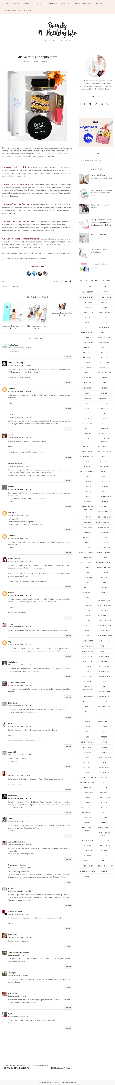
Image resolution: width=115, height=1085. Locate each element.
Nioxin (104, 702)
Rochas (104, 752)
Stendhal (104, 813)
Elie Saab (104, 466)
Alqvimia (104, 292)
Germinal (104, 507)
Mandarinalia (12, 935)
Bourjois (104, 368)
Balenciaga (104, 327)
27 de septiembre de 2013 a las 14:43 (19, 627)
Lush (87, 631)
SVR (104, 762)
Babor (104, 322)
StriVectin (87, 818)
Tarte (87, 823)
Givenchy (87, 517)
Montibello (104, 671)
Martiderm (104, 646)
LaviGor (87, 616)
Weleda (87, 861)
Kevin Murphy (87, 578)
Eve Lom (104, 487)
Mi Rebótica (104, 666)
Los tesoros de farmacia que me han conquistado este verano (101, 192)
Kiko (87, 583)
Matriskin (87, 656)
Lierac (87, 621)
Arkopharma (104, 312)
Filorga (87, 492)
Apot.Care (87, 307)
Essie (104, 477)
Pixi (87, 732)
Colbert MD (87, 423)
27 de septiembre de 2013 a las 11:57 (19, 489)
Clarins (104, 413)
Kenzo (87, 573)
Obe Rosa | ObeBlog (15, 363)
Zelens (104, 871)
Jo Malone (87, 557)
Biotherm (104, 358)
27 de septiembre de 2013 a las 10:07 (19, 417)
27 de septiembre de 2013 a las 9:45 (19, 391)
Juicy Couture (87, 562)
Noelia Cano (12, 662)
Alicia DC (11, 593)
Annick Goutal (104, 297)
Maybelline (87, 661)
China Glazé (104, 408)
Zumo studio (72, 1082)
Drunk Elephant (87, 456)
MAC (87, 636)
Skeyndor (104, 803)
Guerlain (87, 522)
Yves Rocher (87, 866)
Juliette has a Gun (104, 562)
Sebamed (87, 772)
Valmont (87, 856)
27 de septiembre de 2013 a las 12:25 (19, 538)
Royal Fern (87, 762)
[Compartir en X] (66, 281)
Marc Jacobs (104, 641)
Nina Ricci (87, 702)
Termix (104, 823)
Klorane (104, 583)
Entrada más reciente (16, 1068)
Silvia (10, 819)
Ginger (10, 435)
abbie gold (12, 752)
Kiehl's (104, 578)
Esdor (87, 477)
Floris (104, 492)
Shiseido (87, 798)
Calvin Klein (87, 388)
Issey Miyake (104, 542)
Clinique (104, 418)
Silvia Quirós (12, 796)
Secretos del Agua (87, 777)
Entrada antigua (61, 1068)
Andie (10, 724)
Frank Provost (104, 497)
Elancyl (87, 466)
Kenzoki (104, 573)
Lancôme (104, 611)
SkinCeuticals (87, 808)
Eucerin (87, 487)
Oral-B (104, 717)
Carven (104, 393)
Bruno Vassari (104, 373)
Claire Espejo (13, 703)
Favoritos (16, 287)
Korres (87, 588)
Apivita (104, 302)
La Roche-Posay (104, 606)
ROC (87, 737)
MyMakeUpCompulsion (16, 784)
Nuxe (87, 712)
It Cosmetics (104, 547)
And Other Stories (87, 297)
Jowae (104, 557)
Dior (87, 438)
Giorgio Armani (104, 512)
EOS (87, 461)
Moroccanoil (87, 676)
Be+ (87, 337)
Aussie (104, 317)
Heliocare (87, 527)
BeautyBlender (104, 337)
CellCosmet (104, 398)
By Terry (104, 378)
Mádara (87, 681)
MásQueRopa (13, 345)
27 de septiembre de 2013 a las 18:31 (19, 685)
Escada (104, 471)
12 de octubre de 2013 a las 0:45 (18, 1016)
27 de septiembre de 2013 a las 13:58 (19, 561)
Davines (87, 433)
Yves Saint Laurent (104, 866)
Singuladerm (104, 798)
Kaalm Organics (104, 567)
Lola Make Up (87, 626)
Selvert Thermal (87, 782)
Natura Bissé (104, 691)
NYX (104, 681)
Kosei (104, 588)
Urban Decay (87, 851)
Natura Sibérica (88, 696)
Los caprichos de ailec (16, 683)
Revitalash (87, 747)
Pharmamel (87, 727)
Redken (104, 737)
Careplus (104, 388)
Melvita (87, 666)
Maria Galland (87, 646)
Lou (9, 773)
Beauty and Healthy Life (52, 1082)
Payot (87, 722)
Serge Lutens (87, 792)
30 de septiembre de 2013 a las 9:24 (19, 891)
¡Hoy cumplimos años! (99, 234)
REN (104, 732)
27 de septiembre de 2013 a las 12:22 (19, 515)
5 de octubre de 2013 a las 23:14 (18, 996)
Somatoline (87, 813)
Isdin (87, 542)
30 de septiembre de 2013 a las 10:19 (19, 914)
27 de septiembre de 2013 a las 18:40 (19, 706)
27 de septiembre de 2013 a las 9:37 (19, 348)
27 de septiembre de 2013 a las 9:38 (19, 365)
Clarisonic (87, 418)
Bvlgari (87, 378)
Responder (68, 357)
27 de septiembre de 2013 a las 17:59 (19, 665)
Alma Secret (87, 292)
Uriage (104, 851)
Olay (87, 717)
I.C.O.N (104, 537)
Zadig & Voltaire (87, 871)
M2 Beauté (104, 631)
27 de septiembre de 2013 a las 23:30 (19, 726)
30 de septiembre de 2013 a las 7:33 (19, 868)
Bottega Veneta (87, 368)
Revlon (104, 747)
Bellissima (104, 342)
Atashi (87, 317)
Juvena (87, 567)
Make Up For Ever (104, 636)
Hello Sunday (104, 527)
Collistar (104, 423)
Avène (87, 322)
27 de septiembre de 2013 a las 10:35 (19, 437)
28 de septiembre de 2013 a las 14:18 (19, 775)
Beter (104, 348)
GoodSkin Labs (104, 517)
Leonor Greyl (104, 616)
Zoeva (87, 876)
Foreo (87, 497)
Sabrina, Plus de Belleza (16, 842)
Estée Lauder (104, 482)
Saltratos (87, 767)
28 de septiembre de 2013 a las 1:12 (19, 755)
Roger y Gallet (104, 757)
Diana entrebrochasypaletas (18, 952)
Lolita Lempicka (104, 626)
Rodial (87, 757)
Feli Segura (12, 973)
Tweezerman (104, 846)
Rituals (87, 752)
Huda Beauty (104, 532)
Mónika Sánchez (14, 559)
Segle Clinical (104, 777)
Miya (87, 671)
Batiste (104, 332)
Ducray (104, 456)
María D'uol (87, 651)
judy (9, 642)
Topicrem (87, 846)
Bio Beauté (87, 353)
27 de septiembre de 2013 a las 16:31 (19, 644)
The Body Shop (104, 828)
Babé (87, 327)
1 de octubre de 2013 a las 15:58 (18, 955)
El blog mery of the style (17, 865)
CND (104, 383)
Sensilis (87, 787)
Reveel (104, 742)
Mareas (11, 487)
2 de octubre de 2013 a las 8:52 (18, 975)
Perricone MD (104, 722)
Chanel (87, 408)
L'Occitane (104, 593)
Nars (104, 686)
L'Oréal (87, 598)
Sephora (104, 787)
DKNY (87, 428)
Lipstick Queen (104, 621)
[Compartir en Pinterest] (70, 281)
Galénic (87, 502)
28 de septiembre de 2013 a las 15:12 (19, 821)
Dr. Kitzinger (87, 451)
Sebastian (104, 772)
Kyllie (10, 1014)
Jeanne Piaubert (104, 552)
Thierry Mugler (87, 841)
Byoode (87, 383)
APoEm (104, 287)
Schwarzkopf (104, 767)
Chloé (87, 413)
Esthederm (87, 482)
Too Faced (104, 841)
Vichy (104, 856)
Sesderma (104, 792)
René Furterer (87, 742)
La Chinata (87, 606)
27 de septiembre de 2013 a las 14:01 (19, 595)
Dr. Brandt (87, 446)
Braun (87, 373)
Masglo (104, 651)
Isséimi (87, 547)
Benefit (87, 348)
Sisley (87, 803)
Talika (104, 818)
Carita (87, 393)
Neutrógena (104, 696)
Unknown (11, 389)
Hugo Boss (87, 537)
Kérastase (87, 593)
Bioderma (87, 358)
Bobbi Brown (104, 363)
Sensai (104, 782)
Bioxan (87, 363)
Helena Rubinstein (104, 522)
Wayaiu (10, 888)
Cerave (87, 403)
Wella (104, 861)
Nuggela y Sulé (104, 707)
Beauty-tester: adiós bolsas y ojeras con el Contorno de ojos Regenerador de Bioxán (101, 222)
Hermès (87, 532)
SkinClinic (104, 808)
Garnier (104, 502)
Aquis (104, 307)
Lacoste (87, 611)
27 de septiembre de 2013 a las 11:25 (19, 466)
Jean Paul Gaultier (87, 552)
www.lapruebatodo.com (16, 463)
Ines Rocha (12, 512)
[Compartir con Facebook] (62, 281)
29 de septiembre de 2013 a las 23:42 (19, 844)
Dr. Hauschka (104, 446)
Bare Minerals (87, 332)
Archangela (87, 312)
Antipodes (87, 302)
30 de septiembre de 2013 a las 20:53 (19, 937)
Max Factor (104, 656)
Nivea (87, 707)
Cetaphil (104, 403)
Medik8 (104, 661)
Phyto (104, 727)
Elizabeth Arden (87, 471)
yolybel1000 (12, 993)
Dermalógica (104, 433)
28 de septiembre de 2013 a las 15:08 (19, 798)
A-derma (87, 287)
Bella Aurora (87, 342)
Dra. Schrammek (104, 451)
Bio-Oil (104, 353)
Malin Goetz (87, 641)
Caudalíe (87, 398)
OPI (104, 712)
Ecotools (104, 461)
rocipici (10, 624)
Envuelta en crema (15, 911)
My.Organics (104, 676)
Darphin (104, 428)
